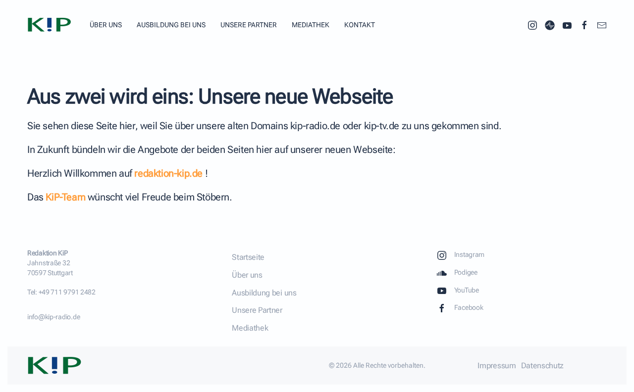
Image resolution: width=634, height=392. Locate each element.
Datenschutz (542, 365)
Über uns (106, 25)
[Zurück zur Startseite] (51, 25)
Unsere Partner (248, 25)
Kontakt (359, 25)
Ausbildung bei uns (171, 25)
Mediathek (310, 25)
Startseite (248, 257)
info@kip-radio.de (53, 317)
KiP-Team (65, 197)
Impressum (496, 365)
